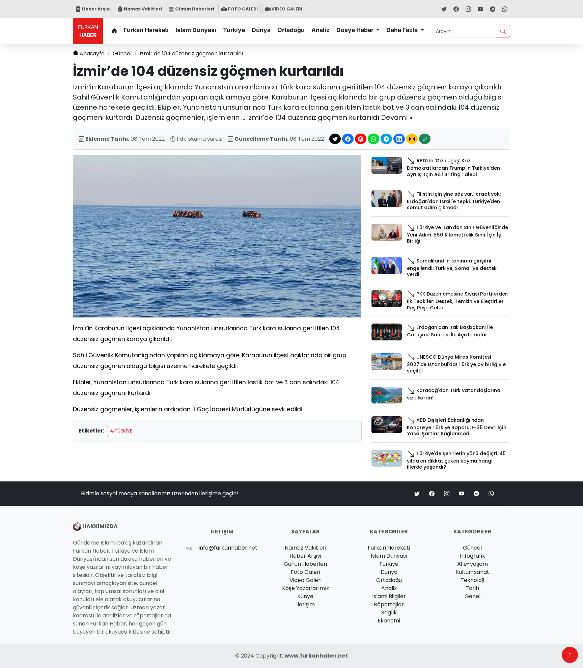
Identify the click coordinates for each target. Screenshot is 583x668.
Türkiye (234, 29)
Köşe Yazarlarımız (305, 588)
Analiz (320, 29)
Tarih (472, 588)
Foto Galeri (305, 572)
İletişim (305, 604)
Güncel (122, 53)
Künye (305, 596)
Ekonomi (389, 620)
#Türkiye (121, 430)
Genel (472, 596)
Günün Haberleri (194, 9)
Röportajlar (389, 604)
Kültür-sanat (472, 572)
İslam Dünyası (195, 29)
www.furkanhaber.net (316, 656)
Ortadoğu (291, 29)
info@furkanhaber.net (228, 548)
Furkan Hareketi (146, 29)
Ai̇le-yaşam (472, 564)
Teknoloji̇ (472, 580)
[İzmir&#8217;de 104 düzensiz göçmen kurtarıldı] (217, 236)
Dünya (261, 29)
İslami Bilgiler (389, 596)
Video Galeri (305, 580)
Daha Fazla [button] (402, 29)
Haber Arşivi (96, 9)
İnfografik (472, 556)
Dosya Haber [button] (355, 29)
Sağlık (389, 612)
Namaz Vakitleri (142, 9)
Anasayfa (92, 53)
